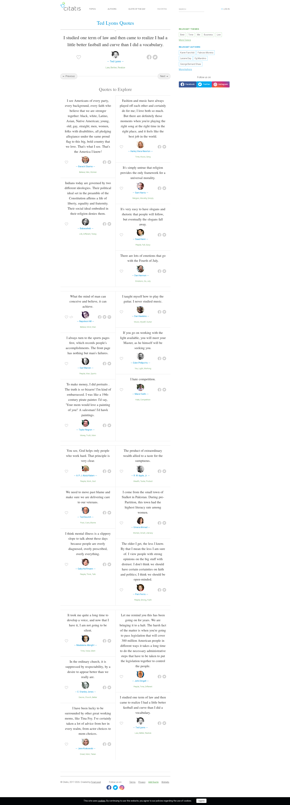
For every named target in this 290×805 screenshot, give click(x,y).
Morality (143, 198)
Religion (135, 198)
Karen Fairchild (187, 52)
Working (147, 368)
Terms (132, 782)
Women (93, 172)
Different (86, 234)
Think (89, 574)
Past (82, 523)
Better (114, 67)
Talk (94, 574)
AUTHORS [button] (112, 9)
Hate (137, 400)
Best (182, 34)
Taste (142, 481)
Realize (121, 67)
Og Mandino (200, 58)
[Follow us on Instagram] (221, 84)
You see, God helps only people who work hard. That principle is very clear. (88, 455)
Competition (145, 400)
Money (82, 435)
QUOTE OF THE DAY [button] (136, 9)
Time (137, 157)
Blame (93, 523)
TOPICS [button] (92, 9)
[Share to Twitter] (155, 57)
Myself (143, 322)
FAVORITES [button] (162, 9)
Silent (93, 651)
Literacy (149, 533)
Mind (89, 327)
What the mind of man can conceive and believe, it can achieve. (87, 301)
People (138, 245)
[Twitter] (115, 787)
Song (148, 157)
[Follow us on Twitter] (204, 84)
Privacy (141, 782)
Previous (70, 76)
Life (80, 234)
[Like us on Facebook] (187, 84)
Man (94, 327)
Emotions (139, 281)
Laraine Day (185, 58)
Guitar (149, 322)
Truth (88, 435)
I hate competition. (143, 379)
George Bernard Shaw (190, 64)
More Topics (185, 40)
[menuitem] (132, 782)
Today (94, 234)
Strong (143, 600)
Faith (149, 600)
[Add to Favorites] (78, 57)
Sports (93, 373)
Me (198, 34)
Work (89, 481)
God (94, 481)
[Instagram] (121, 787)
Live (219, 34)
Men (87, 172)
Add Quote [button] (153, 782)
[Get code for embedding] (71, 317)
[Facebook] (108, 787)
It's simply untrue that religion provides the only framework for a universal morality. (142, 172)
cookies (101, 801)
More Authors (185, 69)
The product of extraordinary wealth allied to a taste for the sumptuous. (143, 455)
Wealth (136, 481)
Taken (93, 754)
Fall (143, 245)
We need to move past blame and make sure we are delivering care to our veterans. (88, 497)
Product (149, 481)
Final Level (96, 782)
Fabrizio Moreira (205, 52)
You (136, 368)
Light (141, 368)
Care (87, 523)
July (149, 281)
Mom (94, 435)
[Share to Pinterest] (109, 317)
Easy (148, 245)
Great (82, 754)
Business (208, 34)
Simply (150, 198)
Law (108, 67)
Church (88, 697)
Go (145, 281)
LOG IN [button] (227, 9)
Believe (82, 172)
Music (142, 157)
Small (142, 533)
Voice (87, 651)
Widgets (165, 782)
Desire (81, 697)
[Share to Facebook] (149, 57)
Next (162, 76)
